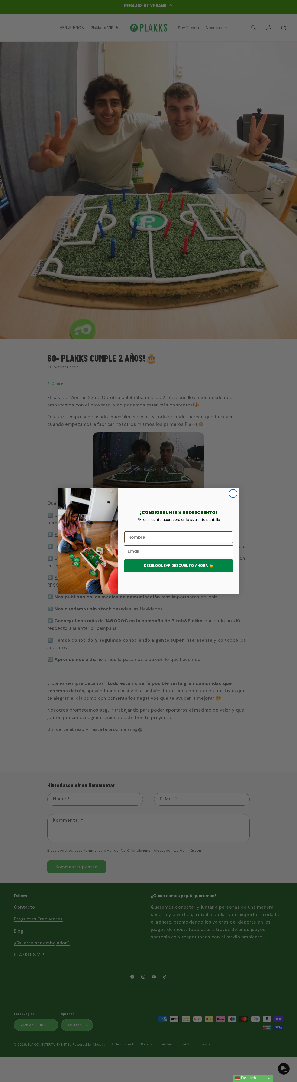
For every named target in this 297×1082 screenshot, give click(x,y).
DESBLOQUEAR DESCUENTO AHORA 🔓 (178, 565)
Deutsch (248, 1078)
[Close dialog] (233, 493)
